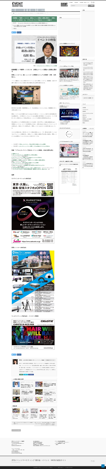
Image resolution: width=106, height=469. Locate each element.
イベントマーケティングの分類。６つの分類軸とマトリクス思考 (88, 63)
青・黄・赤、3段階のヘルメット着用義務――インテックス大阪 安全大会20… (50, 393)
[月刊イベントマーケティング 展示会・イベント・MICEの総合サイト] (17, 6)
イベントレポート (51, 389)
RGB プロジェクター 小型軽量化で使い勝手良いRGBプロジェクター (29, 165)
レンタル (32, 25)
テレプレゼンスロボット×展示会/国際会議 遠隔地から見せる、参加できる (30, 169)
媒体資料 (76, 2)
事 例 (25, 10)
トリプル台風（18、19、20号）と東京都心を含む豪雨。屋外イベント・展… (27, 400)
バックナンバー (85, 109)
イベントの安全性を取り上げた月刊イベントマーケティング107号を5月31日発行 (88, 165)
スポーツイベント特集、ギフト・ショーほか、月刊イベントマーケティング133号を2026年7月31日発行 (88, 134)
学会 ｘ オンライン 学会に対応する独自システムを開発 (33, 144)
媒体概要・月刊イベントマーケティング (43, 445)
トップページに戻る (16, 430)
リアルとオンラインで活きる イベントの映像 (32, 23)
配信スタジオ (19, 26)
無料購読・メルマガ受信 (87, 118)
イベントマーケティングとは (88, 113)
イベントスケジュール (19, 10)
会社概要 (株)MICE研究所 (37, 442)
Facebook (31, 374)
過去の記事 (92, 128)
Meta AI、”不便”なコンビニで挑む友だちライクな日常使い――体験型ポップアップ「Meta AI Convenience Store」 (88, 79)
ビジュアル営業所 (26, 25)
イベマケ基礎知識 (41, 10)
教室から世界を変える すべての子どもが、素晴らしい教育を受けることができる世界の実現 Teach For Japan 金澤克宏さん (88, 87)
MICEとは (84, 115)
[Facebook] (93, 461)
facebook (93, 2)
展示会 (29, 389)
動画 (37, 10)
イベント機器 (16, 25)
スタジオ (21, 25)
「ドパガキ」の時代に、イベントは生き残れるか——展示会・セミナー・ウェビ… (50, 400)
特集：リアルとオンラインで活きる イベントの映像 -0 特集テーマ (24, 423)
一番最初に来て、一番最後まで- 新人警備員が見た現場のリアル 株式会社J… (27, 392)
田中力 (15, 28)
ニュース (13, 10)
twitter (92, 2)
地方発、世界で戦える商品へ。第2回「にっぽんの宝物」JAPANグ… (43, 416)
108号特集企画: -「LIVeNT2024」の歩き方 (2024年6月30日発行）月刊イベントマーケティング (88, 157)
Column (29, 397)
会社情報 (84, 107)
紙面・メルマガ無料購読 (37, 443)
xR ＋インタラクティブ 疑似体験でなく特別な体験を (25, 154)
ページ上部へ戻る (103, 466)
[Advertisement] (69, 30)
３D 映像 (24, 26)
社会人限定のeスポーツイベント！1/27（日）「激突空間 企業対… (52, 416)
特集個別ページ (44, 23)
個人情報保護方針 (86, 120)
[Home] (13, 13)
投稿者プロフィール (50, 360)
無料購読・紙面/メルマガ (84, 2)
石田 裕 (49, 25)
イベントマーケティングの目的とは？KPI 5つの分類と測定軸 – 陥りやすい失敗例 (88, 73)
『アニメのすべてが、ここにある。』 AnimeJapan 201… (16, 417)
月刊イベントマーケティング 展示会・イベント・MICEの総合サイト (39, 460)
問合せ (84, 122)
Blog (26, 389)
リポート (48, 390)
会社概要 (71, 2)
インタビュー (32, 10)
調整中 (57, 444)
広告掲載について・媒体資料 (38, 444)
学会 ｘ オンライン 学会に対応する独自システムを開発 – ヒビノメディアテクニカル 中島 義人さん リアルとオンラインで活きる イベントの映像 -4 (45, 423)
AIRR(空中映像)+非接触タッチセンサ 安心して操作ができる (27, 167)
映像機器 (46, 25)
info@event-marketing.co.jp (16, 445)
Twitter (25, 374)
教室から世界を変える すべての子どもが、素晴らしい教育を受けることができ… (27, 386)
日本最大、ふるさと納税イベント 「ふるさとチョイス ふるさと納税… (25, 417)
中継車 (36, 25)
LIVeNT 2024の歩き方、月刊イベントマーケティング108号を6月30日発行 (88, 150)
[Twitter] (92, 461)
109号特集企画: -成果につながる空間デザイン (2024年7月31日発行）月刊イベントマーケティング (88, 142)
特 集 (28, 10)
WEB (21, 374)
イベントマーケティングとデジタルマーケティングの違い (88, 68)
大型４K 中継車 (41, 25)
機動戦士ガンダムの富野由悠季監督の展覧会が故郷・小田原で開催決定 (50, 385)
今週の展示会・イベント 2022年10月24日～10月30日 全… (34, 416)
